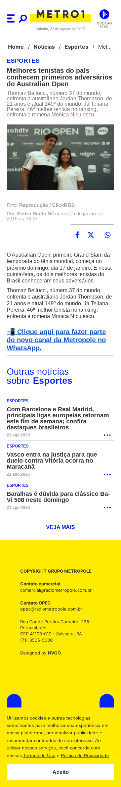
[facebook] (77, 240)
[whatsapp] (107, 240)
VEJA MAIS (60, 539)
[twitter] (90, 240)
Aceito (60, 772)
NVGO (52, 664)
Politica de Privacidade (84, 755)
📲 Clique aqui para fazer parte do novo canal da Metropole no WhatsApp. (59, 352)
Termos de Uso (39, 755)
